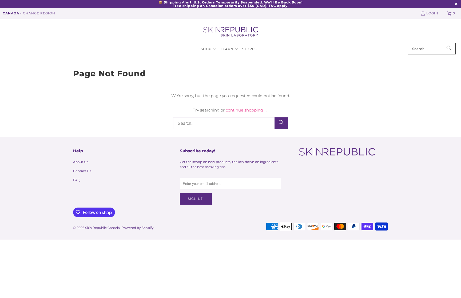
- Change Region (29, 13)
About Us (80, 162)
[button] (209, 49)
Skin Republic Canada (102, 228)
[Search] (449, 48)
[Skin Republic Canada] (230, 32)
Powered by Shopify (137, 228)
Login (432, 13)
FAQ (76, 180)
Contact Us (82, 171)
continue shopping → (247, 110)
